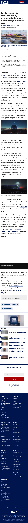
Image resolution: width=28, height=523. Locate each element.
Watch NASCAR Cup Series (5, 489)
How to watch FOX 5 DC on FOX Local (5, 443)
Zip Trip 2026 (16, 445)
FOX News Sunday (5, 417)
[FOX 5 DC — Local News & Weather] (5, 2)
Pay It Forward (16, 441)
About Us (16, 450)
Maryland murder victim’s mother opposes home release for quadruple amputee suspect (18, 344)
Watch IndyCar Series (5, 492)
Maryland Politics (16, 426)
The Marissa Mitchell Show (5, 454)
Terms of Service (15, 386)
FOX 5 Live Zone (4, 465)
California (15, 304)
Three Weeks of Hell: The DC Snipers (5, 469)
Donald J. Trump (16, 432)
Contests (15, 467)
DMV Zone (3, 456)
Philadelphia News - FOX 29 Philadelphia (5, 428)
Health (2, 414)
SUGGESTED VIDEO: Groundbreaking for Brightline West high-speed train (14, 46)
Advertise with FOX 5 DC (17, 454)
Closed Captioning (17, 476)
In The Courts (4, 463)
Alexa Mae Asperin (6, 25)
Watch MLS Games (5, 500)
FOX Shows (3, 441)
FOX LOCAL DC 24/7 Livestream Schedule (5, 446)
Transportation (7, 308)
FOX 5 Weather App (17, 406)
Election (14, 429)
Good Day (16, 436)
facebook (10, 508)
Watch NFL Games (5, 483)
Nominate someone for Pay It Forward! (17, 443)
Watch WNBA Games (5, 499)
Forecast (15, 398)
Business (3, 411)
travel (21, 145)
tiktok (18, 508)
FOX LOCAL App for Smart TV (17, 457)
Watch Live (21, 2)
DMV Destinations (17, 439)
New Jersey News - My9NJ (5, 430)
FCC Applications (16, 471)
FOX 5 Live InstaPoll (17, 452)
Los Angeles (16, 75)
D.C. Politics (15, 424)
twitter (13, 508)
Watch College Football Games (4, 485)
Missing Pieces (4, 471)
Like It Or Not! (4, 458)
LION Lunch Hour (17, 438)
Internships (15, 472)
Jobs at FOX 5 (16, 474)
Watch (3, 436)
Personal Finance (5, 415)
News (2, 396)
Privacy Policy (15, 385)
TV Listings (3, 438)
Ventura (15, 231)
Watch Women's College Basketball (5, 497)
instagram (15, 508)
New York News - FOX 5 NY (5, 425)
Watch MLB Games (5, 487)
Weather (15, 396)
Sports (2, 409)
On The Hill (3, 461)
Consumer (3, 412)
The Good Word (4, 466)
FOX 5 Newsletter (17, 463)
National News (4, 406)
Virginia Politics (16, 427)
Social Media (15, 466)
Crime (2, 407)
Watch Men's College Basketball (5, 494)
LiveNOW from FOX (5, 439)
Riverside (16, 229)
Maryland (3, 401)
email (20, 508)
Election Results (16, 431)
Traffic (14, 401)
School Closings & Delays (17, 404)
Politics (15, 422)
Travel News (16, 25)
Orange (9, 229)
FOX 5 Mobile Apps (17, 464)
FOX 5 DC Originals (4, 451)
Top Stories (3, 419)
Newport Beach (20, 81)
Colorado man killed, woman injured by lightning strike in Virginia (16, 357)
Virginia (2, 400)
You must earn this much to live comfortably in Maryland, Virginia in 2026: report (17, 332)
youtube (7, 508)
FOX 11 (12, 25)
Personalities (16, 461)
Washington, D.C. (5, 398)
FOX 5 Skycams (16, 400)
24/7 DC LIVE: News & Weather (5, 404)
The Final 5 (3, 460)
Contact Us (15, 459)
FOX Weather (16, 407)
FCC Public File (16, 469)
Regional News (5, 422)
